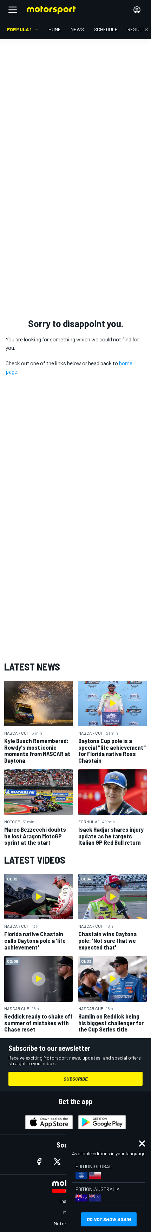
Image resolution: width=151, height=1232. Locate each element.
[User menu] (137, 10)
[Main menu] (12, 9)
